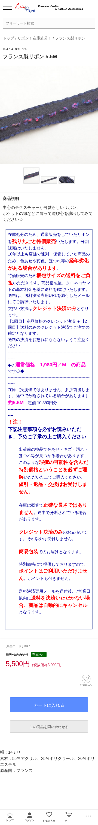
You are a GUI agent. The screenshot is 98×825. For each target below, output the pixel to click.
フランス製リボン (70, 38)
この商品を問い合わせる (49, 727)
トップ (8, 38)
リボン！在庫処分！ (34, 38)
